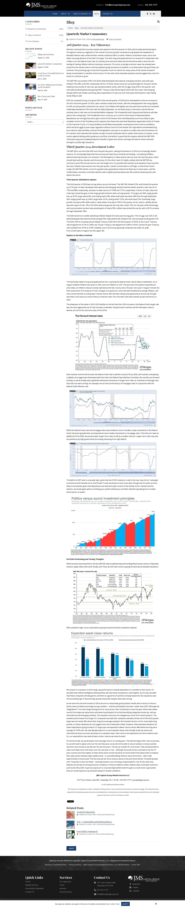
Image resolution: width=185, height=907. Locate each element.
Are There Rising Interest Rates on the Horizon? (50, 86)
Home (70, 28)
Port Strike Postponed (87, 831)
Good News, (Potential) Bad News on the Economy (51, 74)
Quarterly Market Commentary (50, 64)
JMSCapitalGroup (98, 39)
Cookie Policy (115, 904)
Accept (125, 904)
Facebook (136, 884)
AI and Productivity (86, 812)
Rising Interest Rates (46, 54)
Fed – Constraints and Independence (94, 821)
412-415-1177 (151, 5)
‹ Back (71, 848)
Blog (76, 28)
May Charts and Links (46, 96)
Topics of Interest (115, 39)
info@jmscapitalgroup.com (117, 5)
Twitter (135, 887)
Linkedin (135, 891)
